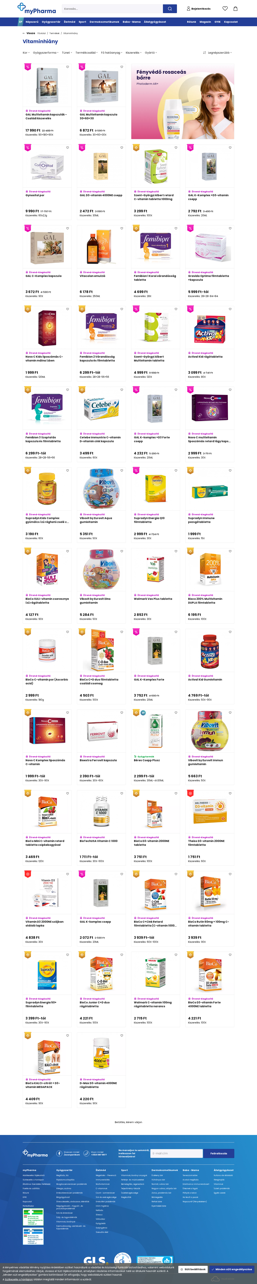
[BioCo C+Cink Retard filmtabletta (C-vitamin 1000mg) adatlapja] (155, 908)
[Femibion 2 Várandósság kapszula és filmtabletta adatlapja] (101, 343)
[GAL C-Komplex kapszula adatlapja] (47, 263)
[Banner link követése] (182, 101)
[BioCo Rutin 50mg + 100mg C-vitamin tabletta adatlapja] (209, 908)
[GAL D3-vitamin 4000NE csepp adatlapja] (101, 182)
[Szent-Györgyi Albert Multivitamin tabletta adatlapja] (155, 343)
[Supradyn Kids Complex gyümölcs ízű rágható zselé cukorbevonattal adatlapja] (47, 505)
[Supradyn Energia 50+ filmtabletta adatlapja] (47, 989)
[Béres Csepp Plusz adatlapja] (155, 747)
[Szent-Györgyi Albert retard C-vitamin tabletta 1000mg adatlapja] (155, 182)
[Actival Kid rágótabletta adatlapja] (209, 343)
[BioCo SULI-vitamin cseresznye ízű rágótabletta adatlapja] (47, 586)
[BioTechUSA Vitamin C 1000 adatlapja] (101, 828)
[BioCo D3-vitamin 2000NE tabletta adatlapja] (155, 828)
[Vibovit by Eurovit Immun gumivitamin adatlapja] (209, 747)
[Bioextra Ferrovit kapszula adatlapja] (101, 747)
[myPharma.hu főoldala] (36, 8)
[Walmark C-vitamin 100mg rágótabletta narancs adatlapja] (155, 989)
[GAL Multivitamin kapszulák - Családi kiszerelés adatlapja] (47, 101)
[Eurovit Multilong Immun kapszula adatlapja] (155, 1151)
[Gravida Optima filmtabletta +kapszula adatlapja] (209, 263)
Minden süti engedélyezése (234, 1269)
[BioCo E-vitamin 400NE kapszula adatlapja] (47, 1151)
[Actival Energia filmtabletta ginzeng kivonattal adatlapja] (101, 1231)
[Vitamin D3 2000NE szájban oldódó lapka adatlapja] (47, 908)
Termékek (54, 33)
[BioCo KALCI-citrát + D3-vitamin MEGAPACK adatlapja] (47, 1070)
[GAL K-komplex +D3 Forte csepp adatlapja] (155, 424)
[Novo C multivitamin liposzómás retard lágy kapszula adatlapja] (209, 424)
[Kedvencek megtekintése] (225, 8)
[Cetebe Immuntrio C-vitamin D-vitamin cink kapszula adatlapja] (101, 424)
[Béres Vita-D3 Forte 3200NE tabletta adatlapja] (155, 1231)
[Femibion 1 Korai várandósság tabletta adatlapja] (155, 263)
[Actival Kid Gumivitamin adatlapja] (209, 666)
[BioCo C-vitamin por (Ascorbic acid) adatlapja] (47, 666)
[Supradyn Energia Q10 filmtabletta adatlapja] (155, 505)
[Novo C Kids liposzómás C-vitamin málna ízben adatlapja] (47, 343)
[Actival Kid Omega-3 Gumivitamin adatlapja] (101, 1151)
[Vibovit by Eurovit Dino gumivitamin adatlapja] (101, 586)
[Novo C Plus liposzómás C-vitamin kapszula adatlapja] (209, 1231)
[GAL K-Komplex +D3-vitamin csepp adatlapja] (209, 182)
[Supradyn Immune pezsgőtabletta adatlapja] (209, 505)
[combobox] (26, 53)
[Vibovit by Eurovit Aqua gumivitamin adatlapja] (101, 505)
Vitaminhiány (70, 33)
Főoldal (42, 33)
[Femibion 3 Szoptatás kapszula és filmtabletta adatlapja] (47, 424)
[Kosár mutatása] (235, 8)
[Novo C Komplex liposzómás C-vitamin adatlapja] (47, 747)
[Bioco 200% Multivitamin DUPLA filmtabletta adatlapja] (209, 586)
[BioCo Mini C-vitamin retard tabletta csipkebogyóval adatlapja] (47, 828)
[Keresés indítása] (170, 8)
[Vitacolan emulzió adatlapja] (101, 263)
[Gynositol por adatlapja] (47, 182)
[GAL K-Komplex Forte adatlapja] (155, 666)
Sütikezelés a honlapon (19, 1279)
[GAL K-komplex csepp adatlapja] (101, 908)
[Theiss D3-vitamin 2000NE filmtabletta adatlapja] (209, 828)
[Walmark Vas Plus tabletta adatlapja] (155, 586)
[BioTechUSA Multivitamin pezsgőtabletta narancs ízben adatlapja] (47, 1231)
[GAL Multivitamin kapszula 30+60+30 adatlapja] (101, 101)
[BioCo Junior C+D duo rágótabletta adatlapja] (101, 989)
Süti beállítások (195, 1269)
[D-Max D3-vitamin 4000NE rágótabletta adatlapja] (101, 1070)
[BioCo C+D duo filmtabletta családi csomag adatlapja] (101, 666)
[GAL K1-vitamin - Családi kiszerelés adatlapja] (209, 1151)
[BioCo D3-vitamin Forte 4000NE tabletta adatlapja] (209, 989)
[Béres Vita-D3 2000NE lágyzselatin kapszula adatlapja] (209, 1070)
